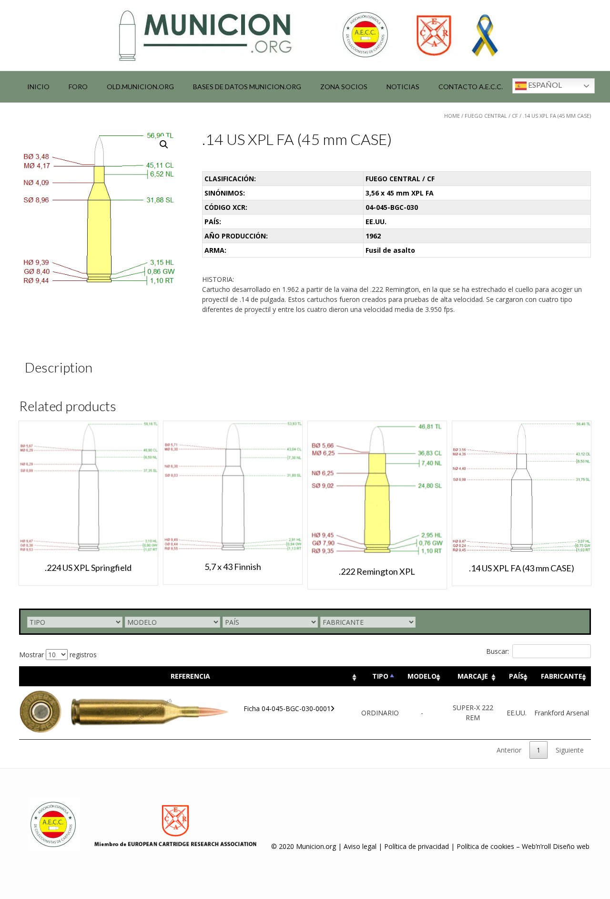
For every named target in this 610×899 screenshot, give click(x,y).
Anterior (509, 749)
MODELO (422, 676)
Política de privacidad (416, 846)
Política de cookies (485, 846)
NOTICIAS (402, 87)
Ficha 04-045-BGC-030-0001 (287, 708)
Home (452, 115)
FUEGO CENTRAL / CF (491, 115)
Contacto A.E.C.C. (470, 87)
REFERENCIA (190, 676)
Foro (78, 87)
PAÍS (516, 676)
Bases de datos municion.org (247, 87)
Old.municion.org (140, 87)
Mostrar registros (58, 654)
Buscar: (497, 651)
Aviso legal (360, 846)
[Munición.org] (305, 35)
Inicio (38, 87)
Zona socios (343, 87)
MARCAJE (473, 676)
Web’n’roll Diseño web (556, 846)
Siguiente (570, 749)
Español (544, 84)
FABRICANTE (561, 676)
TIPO (380, 676)
